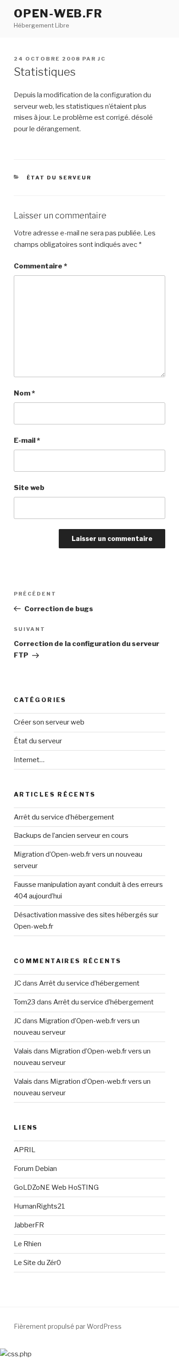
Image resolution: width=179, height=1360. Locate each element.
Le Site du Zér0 (37, 1263)
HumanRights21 (39, 1206)
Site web (29, 488)
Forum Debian (35, 1169)
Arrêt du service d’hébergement (64, 817)
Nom (24, 393)
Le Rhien (27, 1244)
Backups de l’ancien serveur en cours (71, 835)
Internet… (29, 760)
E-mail (27, 440)
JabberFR (29, 1225)
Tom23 (24, 1002)
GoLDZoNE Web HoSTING (56, 1187)
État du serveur (59, 177)
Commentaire (40, 266)
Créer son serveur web (49, 722)
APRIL (24, 1150)
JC (102, 59)
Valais (23, 1051)
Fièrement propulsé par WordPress (68, 1326)
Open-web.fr (58, 13)
